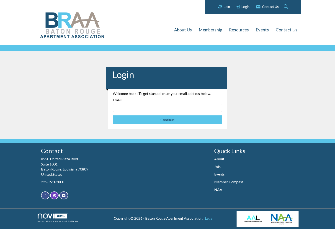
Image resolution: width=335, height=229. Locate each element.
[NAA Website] (282, 219)
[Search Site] (286, 7)
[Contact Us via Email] (63, 195)
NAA (218, 189)
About (219, 159)
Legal (209, 218)
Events (262, 29)
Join (217, 166)
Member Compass (228, 182)
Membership (210, 29)
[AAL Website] (253, 219)
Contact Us (286, 29)
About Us (183, 29)
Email (117, 100)
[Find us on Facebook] (45, 195)
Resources (239, 29)
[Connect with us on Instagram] (54, 195)
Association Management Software (58, 221)
